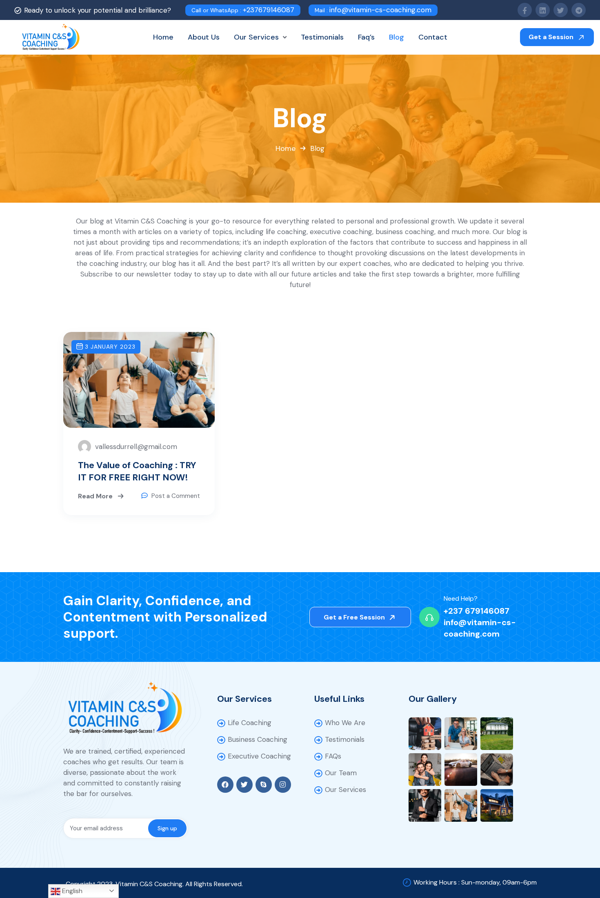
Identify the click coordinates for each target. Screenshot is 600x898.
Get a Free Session (355, 617)
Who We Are (345, 722)
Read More (96, 496)
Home (286, 148)
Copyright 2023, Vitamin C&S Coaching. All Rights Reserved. (154, 884)
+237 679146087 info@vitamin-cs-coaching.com (480, 622)
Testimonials (344, 739)
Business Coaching (257, 739)
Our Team (341, 772)
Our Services (345, 789)
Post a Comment (175, 496)
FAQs (333, 756)
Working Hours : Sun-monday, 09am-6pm (475, 882)
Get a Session (552, 37)
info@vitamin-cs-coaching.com (373, 9)
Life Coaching (249, 722)
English (71, 891)
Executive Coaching (259, 756)
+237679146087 (242, 9)
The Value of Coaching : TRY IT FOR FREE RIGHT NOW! (137, 471)
